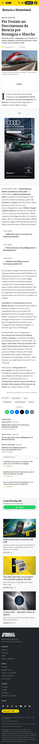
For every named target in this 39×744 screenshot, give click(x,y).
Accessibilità (5, 726)
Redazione (5, 693)
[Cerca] (19, 3)
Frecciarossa (16, 398)
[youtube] (20, 706)
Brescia (31, 402)
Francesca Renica (9, 429)
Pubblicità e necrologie (9, 696)
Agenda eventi (6, 670)
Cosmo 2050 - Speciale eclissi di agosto (18, 613)
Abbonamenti (6, 679)
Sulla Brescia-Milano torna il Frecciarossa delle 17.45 (16, 262)
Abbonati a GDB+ (9, 711)
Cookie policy (31, 724)
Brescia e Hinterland (8, 17)
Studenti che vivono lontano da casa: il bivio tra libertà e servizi (18, 473)
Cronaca (4, 650)
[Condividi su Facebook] (17, 412)
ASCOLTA (6, 552)
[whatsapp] (16, 706)
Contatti (4, 690)
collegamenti (7, 402)
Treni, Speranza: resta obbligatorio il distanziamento (19, 249)
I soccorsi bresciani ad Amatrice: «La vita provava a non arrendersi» (18, 483)
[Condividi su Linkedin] (27, 412)
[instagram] (7, 706)
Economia (5, 653)
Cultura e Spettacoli (8, 658)
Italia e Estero (6, 422)
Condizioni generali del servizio (11, 724)
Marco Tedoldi (8, 452)
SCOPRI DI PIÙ (8, 587)
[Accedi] (35, 2)
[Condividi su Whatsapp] (7, 412)
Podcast (4, 667)
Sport (3, 656)
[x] (12, 706)
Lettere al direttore (8, 676)
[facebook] (3, 706)
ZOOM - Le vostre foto (9, 673)
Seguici (21, 507)
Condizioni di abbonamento (10, 721)
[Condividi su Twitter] (22, 412)
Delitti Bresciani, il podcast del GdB (18, 540)
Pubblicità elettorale (16, 726)
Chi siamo (5, 687)
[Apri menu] (3, 3)
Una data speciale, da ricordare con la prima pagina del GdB (18, 578)
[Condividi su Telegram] (12, 412)
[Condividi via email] (32, 412)
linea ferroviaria (20, 402)
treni (25, 398)
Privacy (23, 724)
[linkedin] (29, 706)
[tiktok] (25, 706)
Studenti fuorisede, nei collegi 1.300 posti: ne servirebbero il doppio (18, 463)
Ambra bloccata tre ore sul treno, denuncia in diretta (17, 235)
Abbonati (29, 3)
